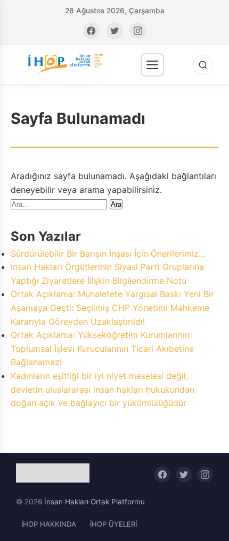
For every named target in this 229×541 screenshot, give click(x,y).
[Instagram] (137, 30)
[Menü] (152, 65)
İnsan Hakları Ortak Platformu (94, 501)
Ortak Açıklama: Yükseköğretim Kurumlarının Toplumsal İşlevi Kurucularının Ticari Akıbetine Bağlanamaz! (102, 348)
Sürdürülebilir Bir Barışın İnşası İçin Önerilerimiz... (108, 253)
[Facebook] (91, 30)
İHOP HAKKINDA (48, 524)
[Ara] (203, 65)
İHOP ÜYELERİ (113, 524)
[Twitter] (114, 30)
